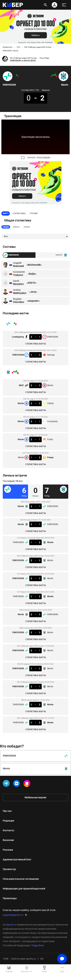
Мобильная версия (35, 797)
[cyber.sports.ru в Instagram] (27, 784)
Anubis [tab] (27, 227)
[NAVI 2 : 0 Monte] (56, 76)
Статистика (19, 213)
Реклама (8, 849)
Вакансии (8, 840)
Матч (5, 213)
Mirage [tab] (16, 227)
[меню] (64, 4)
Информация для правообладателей (24, 888)
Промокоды (10, 898)
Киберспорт (8, 47)
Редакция (8, 820)
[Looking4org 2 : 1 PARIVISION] (17, 76)
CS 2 (18, 47)
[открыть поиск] (45, 5)
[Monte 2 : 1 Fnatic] (52, 75)
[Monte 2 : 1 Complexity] (54, 75)
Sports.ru (11, 924)
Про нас (7, 811)
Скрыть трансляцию (38, 157)
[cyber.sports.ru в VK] (17, 784)
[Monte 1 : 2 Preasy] (51, 76)
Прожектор (9, 869)
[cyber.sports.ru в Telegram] (7, 784)
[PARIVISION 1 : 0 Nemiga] (16, 75)
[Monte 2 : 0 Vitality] (55, 74)
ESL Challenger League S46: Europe (37, 47)
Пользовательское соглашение (21, 878)
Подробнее (37, 945)
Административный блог (17, 859)
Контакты (8, 830)
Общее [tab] (6, 227)
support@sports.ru (13, 915)
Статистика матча (35, 344)
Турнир (34, 213)
